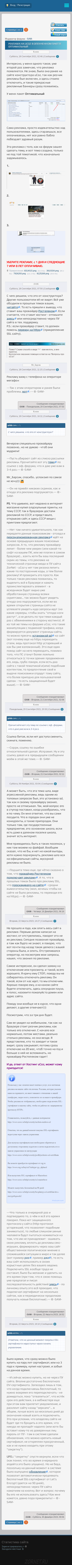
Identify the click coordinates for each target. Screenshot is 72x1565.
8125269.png (43, 273)
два (46, 1257)
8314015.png (30, 271)
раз (26, 1257)
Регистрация (23, 5)
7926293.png (20, 273)
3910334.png (53, 271)
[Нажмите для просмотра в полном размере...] (36, 120)
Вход (12, 5)
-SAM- (29, 39)
